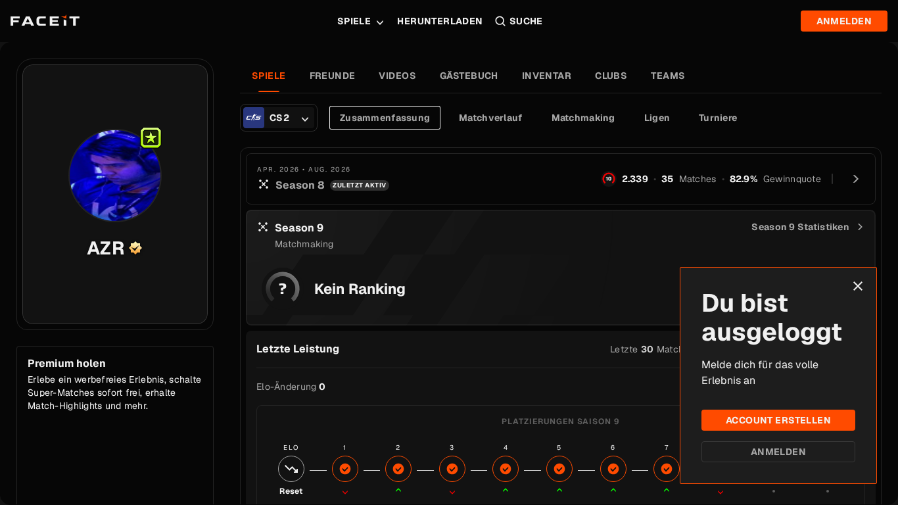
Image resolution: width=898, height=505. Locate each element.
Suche (526, 21)
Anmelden (778, 452)
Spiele (354, 21)
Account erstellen (778, 420)
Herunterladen (440, 21)
